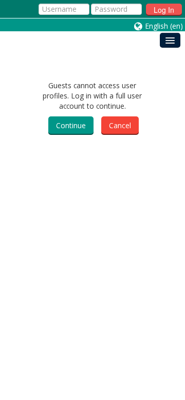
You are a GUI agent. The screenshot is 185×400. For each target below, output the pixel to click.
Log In (164, 10)
